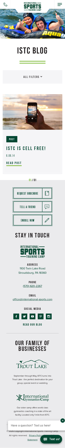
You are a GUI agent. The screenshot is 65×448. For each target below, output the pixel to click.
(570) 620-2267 (32, 286)
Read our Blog (32, 324)
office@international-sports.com (32, 299)
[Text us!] (51, 440)
